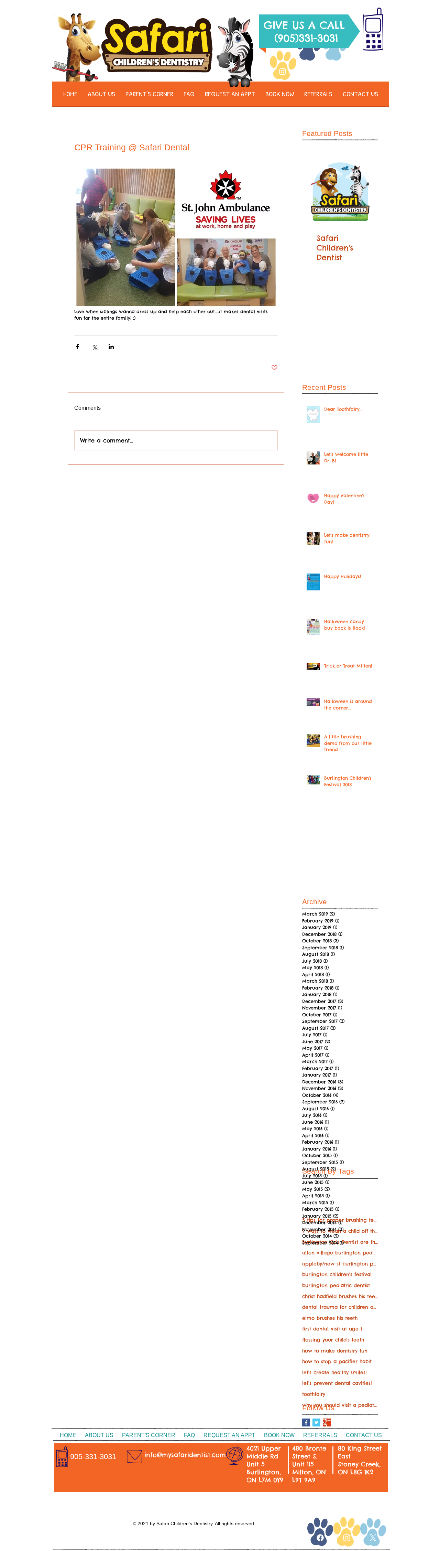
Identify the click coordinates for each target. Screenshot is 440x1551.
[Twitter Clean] (334, 71)
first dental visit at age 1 (332, 1329)
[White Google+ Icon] (301, 1535)
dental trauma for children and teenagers (340, 1307)
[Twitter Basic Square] (316, 1422)
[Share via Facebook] (77, 346)
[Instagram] (282, 71)
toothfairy (313, 1394)
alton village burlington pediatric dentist (340, 1253)
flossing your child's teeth (333, 1340)
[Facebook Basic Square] (306, 1422)
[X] (373, 1537)
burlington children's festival (337, 1274)
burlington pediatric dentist (336, 1285)
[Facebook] (308, 71)
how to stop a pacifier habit (337, 1361)
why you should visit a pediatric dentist (340, 1405)
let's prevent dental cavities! (337, 1383)
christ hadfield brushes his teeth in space (340, 1296)
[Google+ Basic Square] (327, 1422)
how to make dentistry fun (334, 1351)
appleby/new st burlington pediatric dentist (340, 1264)
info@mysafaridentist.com (185, 1455)
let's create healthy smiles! (334, 1372)
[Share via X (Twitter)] (94, 346)
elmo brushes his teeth (330, 1318)
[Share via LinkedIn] (111, 346)
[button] (101, 96)
